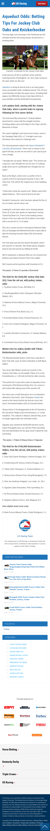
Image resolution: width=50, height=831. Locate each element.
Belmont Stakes (17, 677)
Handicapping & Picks (19, 655)
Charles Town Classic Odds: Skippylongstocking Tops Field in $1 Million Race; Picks (24, 566)
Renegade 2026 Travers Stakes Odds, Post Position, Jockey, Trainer (26, 598)
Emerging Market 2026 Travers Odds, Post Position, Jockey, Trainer (27, 588)
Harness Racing (16, 666)
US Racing (15, 820)
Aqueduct (6, 87)
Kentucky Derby (17, 659)
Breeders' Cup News (18, 662)
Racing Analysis (16, 652)
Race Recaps (15, 670)
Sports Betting (16, 673)
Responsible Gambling (28, 823)
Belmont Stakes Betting (19, 825)
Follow (6, 629)
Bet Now (42, 3)
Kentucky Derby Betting (35, 825)
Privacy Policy (38, 820)
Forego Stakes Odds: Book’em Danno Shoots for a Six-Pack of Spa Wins (27, 578)
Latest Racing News (18, 644)
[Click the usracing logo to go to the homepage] (19, 3)
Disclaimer (16, 823)
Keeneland (16, 149)
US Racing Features (18, 648)
